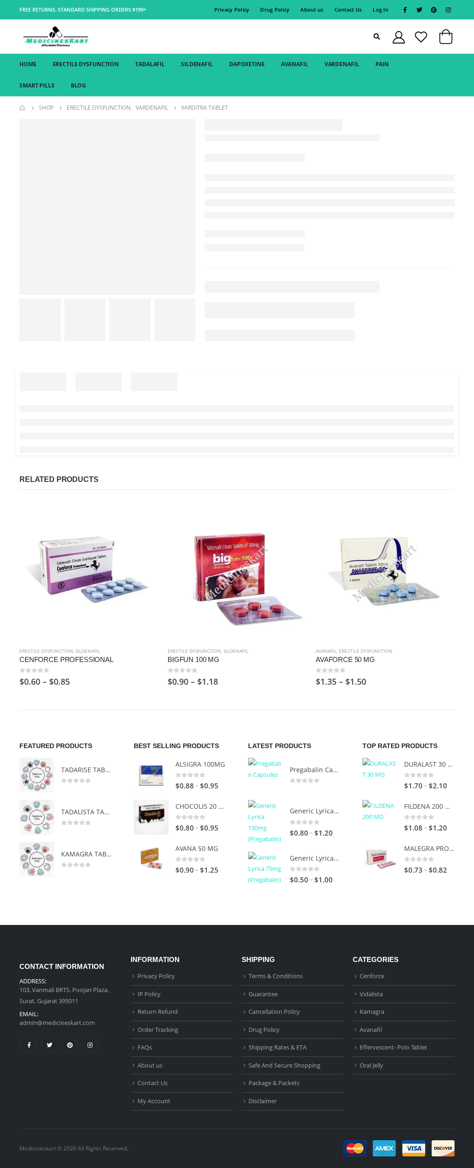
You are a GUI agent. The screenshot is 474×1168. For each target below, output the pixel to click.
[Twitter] (419, 10)
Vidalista (371, 994)
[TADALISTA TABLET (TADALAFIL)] (36, 817)
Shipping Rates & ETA (277, 1047)
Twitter (49, 1044)
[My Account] (398, 37)
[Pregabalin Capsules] (265, 775)
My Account (153, 1101)
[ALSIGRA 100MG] (151, 775)
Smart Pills (37, 85)
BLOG (79, 85)
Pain (382, 64)
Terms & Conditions (276, 976)
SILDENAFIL (197, 64)
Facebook (28, 1044)
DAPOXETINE (247, 64)
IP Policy (149, 994)
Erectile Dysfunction (46, 651)
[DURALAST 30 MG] (379, 775)
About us (311, 9)
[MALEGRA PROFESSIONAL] (379, 859)
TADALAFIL (150, 64)
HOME (28, 64)
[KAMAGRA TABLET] (36, 859)
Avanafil (326, 651)
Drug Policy (274, 9)
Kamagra (372, 1011)
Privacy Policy (231, 9)
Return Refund (157, 1011)
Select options (143, 516)
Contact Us (348, 9)
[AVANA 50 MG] (151, 859)
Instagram (90, 1044)
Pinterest (69, 1044)
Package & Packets (274, 1083)
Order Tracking (157, 1029)
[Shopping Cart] (446, 38)
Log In (380, 9)
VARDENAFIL (341, 64)
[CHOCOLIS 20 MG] (151, 817)
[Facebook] (405, 10)
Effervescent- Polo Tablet (393, 1047)
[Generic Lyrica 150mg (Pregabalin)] (265, 822)
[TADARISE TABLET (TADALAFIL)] (36, 775)
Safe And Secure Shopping (284, 1065)
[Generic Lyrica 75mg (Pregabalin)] (265, 869)
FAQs (144, 1047)
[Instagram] (448, 10)
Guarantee (263, 994)
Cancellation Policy (274, 1011)
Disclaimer (263, 1101)
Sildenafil (87, 651)
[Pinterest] (434, 10)
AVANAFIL (294, 64)
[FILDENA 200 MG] (379, 817)
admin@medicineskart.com (57, 1022)
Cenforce (372, 976)
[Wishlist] (420, 37)
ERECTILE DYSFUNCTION (86, 64)
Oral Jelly (371, 1065)
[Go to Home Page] (22, 107)
